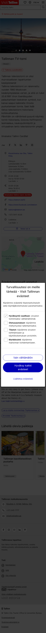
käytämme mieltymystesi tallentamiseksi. (23, 324)
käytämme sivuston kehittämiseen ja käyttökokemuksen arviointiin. (23, 332)
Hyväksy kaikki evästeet (23, 367)
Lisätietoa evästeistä (23, 378)
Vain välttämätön (23, 357)
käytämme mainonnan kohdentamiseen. (22, 341)
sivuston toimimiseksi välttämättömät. (24, 317)
